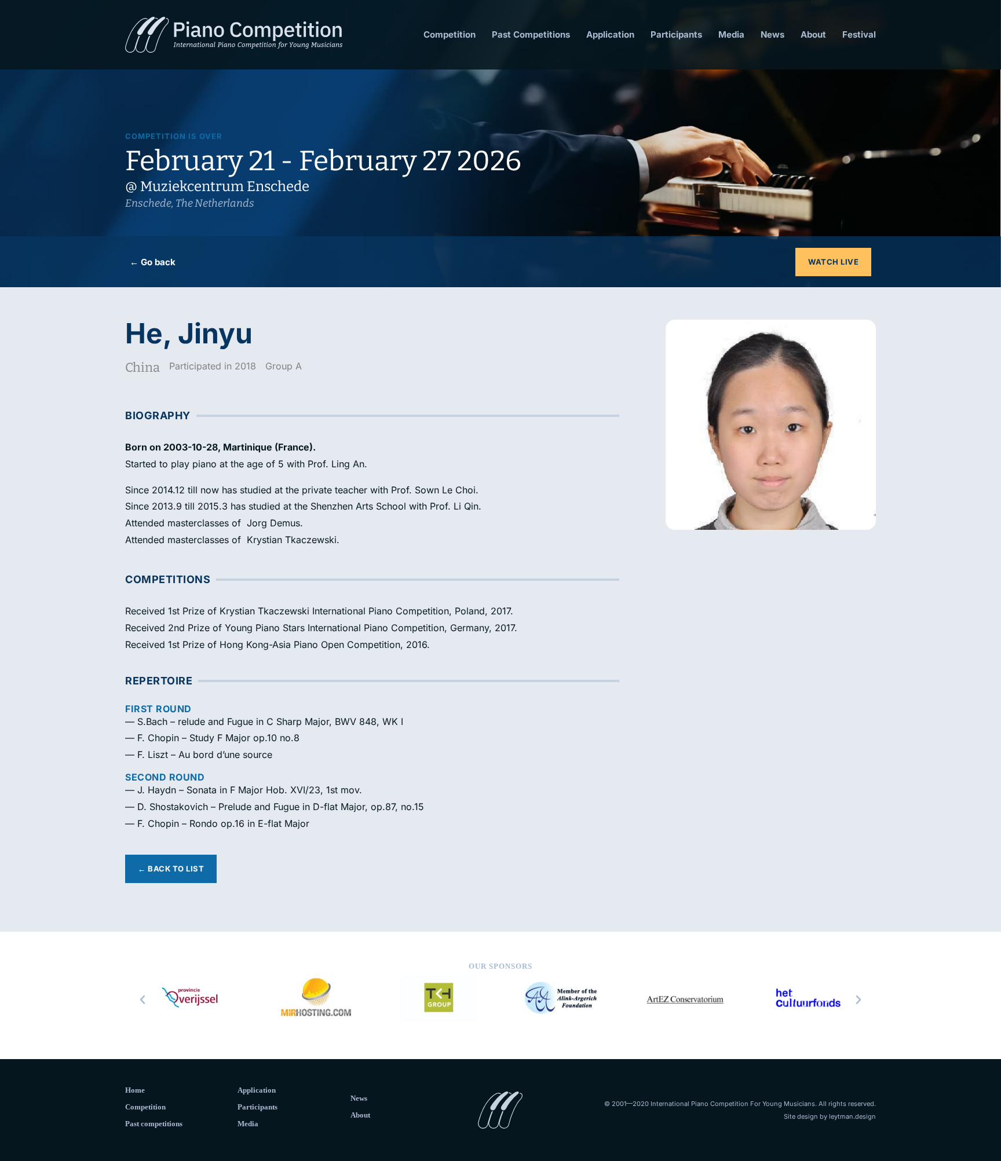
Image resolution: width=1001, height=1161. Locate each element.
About (813, 34)
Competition (449, 34)
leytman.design (852, 1116)
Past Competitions (531, 34)
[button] (142, 1000)
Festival (859, 34)
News (772, 34)
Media (731, 34)
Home (135, 1090)
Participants (676, 34)
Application (610, 34)
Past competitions (153, 1123)
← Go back (153, 262)
